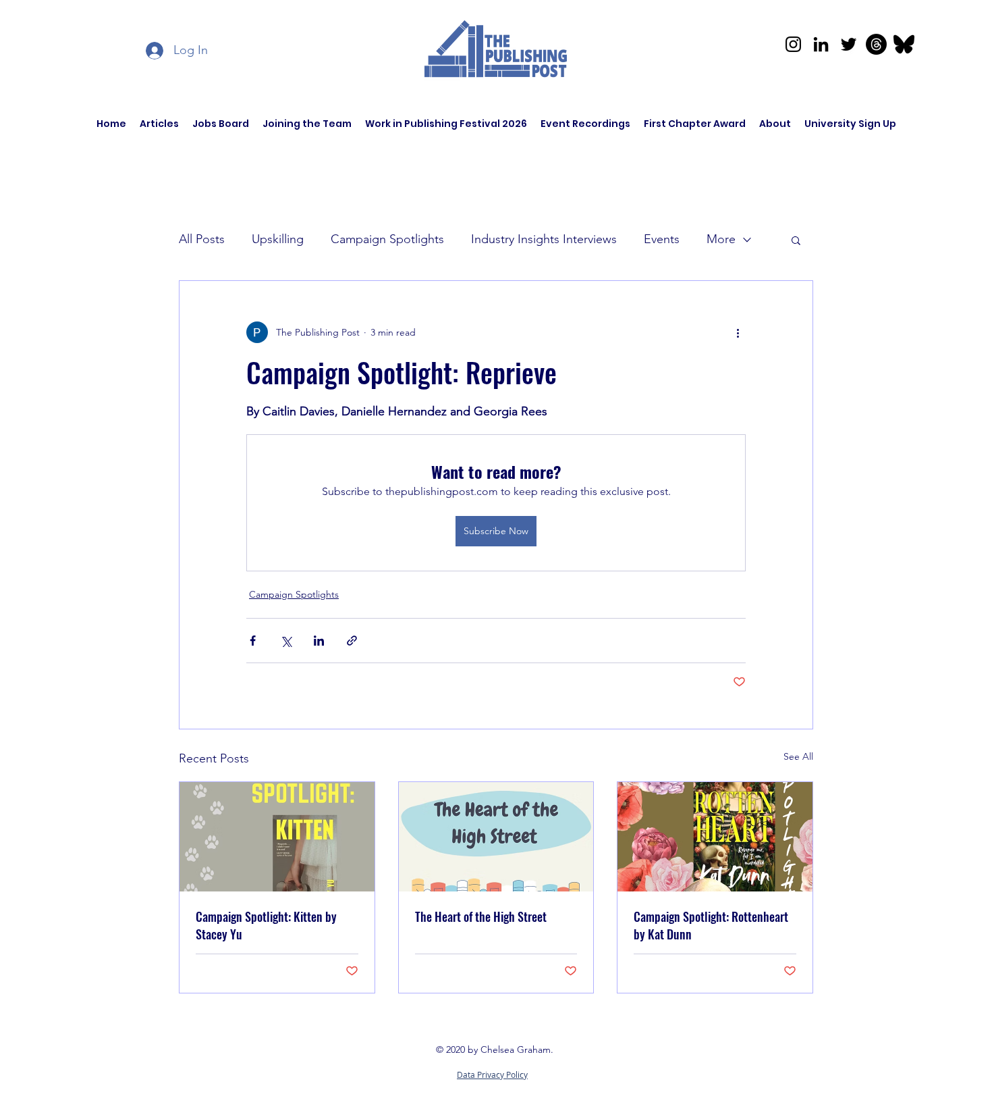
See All (798, 756)
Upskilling (278, 239)
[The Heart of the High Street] (496, 836)
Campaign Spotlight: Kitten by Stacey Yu (266, 925)
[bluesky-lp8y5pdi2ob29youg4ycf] (903, 44)
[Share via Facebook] (252, 640)
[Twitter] (848, 44)
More (721, 239)
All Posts (202, 239)
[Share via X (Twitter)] (285, 640)
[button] (796, 239)
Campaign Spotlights (387, 239)
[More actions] (737, 332)
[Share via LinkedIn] (318, 640)
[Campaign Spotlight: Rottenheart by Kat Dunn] (714, 836)
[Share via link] (352, 640)
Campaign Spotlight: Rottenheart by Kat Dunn (711, 925)
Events (662, 239)
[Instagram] (793, 44)
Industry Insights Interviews (544, 239)
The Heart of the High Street (481, 916)
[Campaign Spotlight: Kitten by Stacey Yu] (277, 836)
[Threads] (876, 44)
